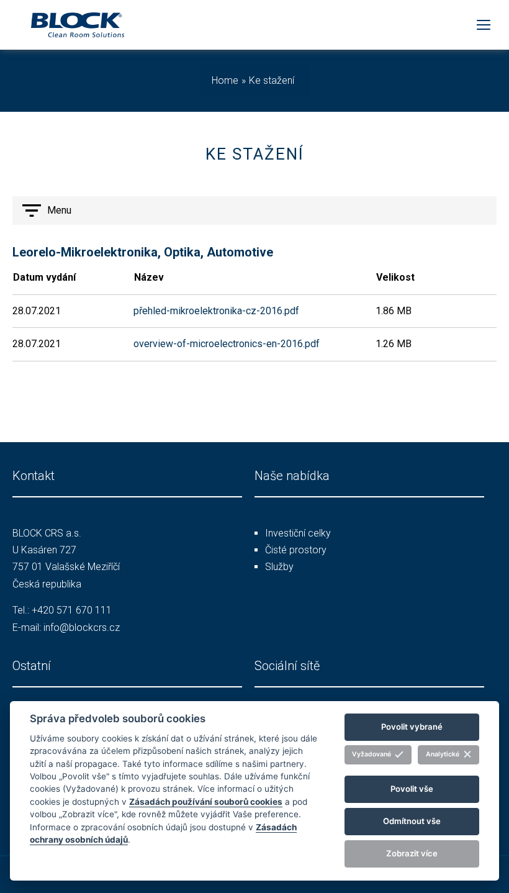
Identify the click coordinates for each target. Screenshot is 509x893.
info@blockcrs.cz (81, 627)
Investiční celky (298, 533)
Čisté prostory (296, 550)
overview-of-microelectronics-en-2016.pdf (226, 344)
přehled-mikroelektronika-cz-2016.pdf (216, 311)
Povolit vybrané (412, 727)
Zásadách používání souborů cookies (205, 802)
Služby (279, 567)
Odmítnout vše (412, 821)
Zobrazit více (412, 853)
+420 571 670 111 (72, 610)
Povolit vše (411, 789)
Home (225, 80)
